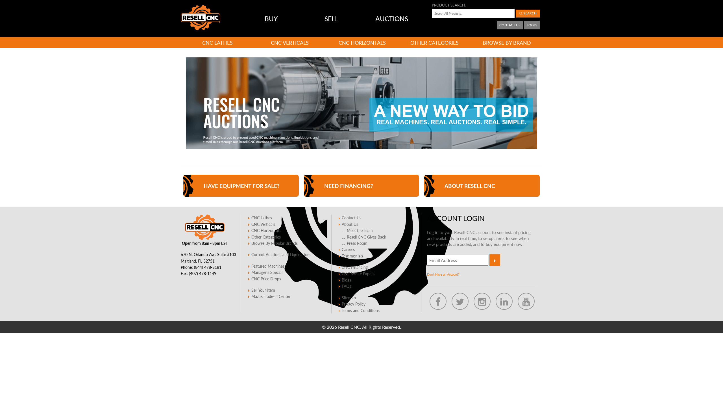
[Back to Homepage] (200, 17)
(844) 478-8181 (207, 267)
